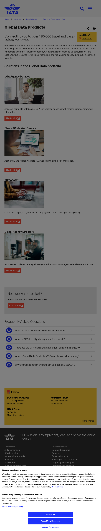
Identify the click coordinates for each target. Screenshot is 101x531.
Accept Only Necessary (50, 521)
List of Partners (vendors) (12, 506)
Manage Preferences (50, 527)
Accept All (50, 514)
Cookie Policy (57, 487)
